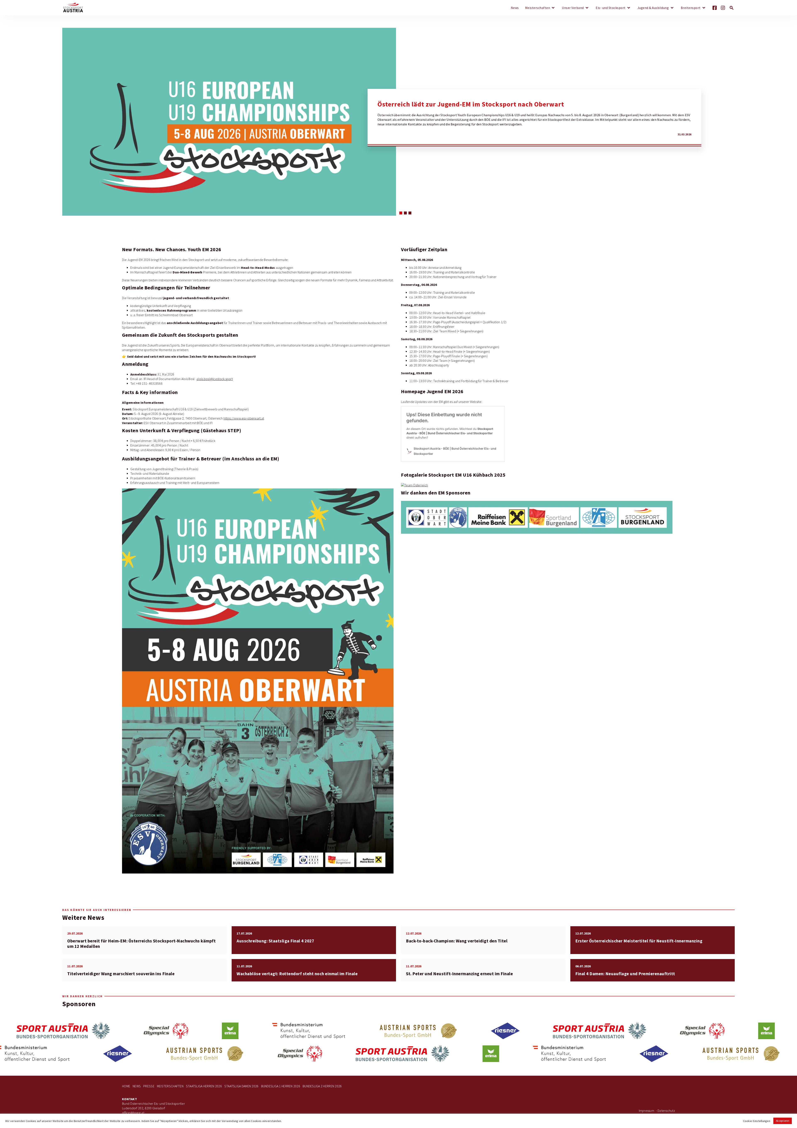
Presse (148, 1086)
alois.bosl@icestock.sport (215, 379)
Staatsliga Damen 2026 (241, 1086)
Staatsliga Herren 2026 (204, 1086)
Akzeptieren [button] (782, 1121)
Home (126, 1086)
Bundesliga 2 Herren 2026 (322, 1086)
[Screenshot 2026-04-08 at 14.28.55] (536, 517)
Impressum (646, 1111)
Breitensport (691, 8)
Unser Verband (573, 8)
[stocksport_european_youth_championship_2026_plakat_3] (257, 681)
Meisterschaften (537, 8)
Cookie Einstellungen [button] (756, 1121)
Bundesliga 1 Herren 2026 (280, 1086)
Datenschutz (666, 1111)
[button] (400, 213)
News (515, 8)
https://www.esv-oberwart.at (244, 418)
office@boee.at (133, 1113)
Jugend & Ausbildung (653, 8)
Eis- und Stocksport (611, 8)
